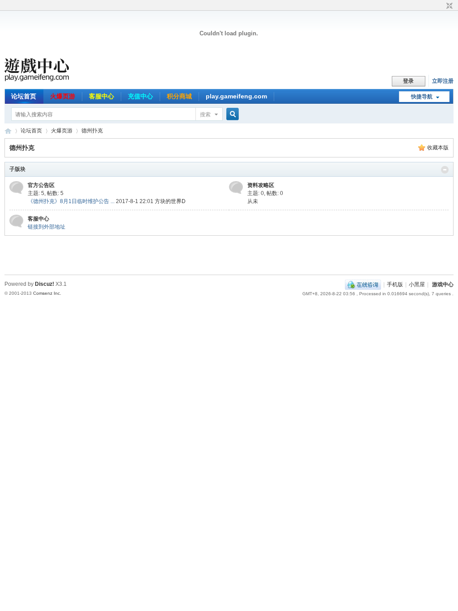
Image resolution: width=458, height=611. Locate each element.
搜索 (205, 114)
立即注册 (443, 81)
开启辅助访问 (441, 6)
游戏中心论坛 (8, 130)
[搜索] (231, 114)
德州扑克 (92, 130)
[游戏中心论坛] (49, 79)
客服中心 (101, 96)
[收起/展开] (445, 170)
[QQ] (363, 284)
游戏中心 (443, 284)
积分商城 (179, 96)
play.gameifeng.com (236, 96)
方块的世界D (170, 201)
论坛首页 (23, 96)
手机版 (395, 284)
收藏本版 (438, 147)
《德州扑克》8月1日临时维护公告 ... (71, 201)
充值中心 (140, 96)
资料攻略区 (260, 185)
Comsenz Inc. (47, 293)
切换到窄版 (448, 6)
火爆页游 (62, 96)
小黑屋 (417, 284)
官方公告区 (41, 185)
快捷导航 (422, 96)
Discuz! (44, 284)
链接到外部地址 (46, 227)
